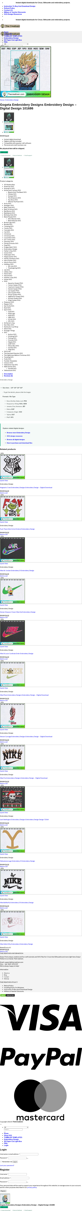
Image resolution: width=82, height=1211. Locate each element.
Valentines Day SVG (11, 365)
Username (4, 1174)
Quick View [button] (4, 480)
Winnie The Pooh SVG (15, 202)
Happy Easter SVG (10, 257)
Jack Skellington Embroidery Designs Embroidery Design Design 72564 (24, 819)
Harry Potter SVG (10, 260)
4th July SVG (12, 266)
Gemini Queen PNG (15, 289)
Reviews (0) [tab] (8, 376)
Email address (5, 1178)
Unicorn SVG (8, 363)
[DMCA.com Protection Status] (7, 996)
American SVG (9, 186)
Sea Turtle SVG (9, 306)
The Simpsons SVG (14, 198)
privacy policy (32, 1187)
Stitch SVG (7, 329)
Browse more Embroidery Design (18, 432)
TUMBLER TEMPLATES (13, 36)
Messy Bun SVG (13, 346)
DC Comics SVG (9, 239)
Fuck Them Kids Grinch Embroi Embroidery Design (17, 529)
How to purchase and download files (19, 443)
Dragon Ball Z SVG (10, 247)
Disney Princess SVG (11, 243)
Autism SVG (12, 334)
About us (7, 973)
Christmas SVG (9, 236)
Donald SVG (12, 368)
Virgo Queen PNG (14, 300)
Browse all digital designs (16, 439)
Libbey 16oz (8, 272)
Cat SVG (7, 232)
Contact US (8, 10)
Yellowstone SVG (10, 370)
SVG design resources (14, 436)
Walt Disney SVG (10, 366)
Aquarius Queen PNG (15, 283)
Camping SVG (9, 226)
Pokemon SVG (9, 302)
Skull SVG (7, 308)
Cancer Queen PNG (15, 285)
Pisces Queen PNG (14, 294)
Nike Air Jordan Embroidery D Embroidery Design (17, 570)
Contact (6, 977)
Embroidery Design (11, 38)
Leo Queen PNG (13, 291)
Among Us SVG (9, 188)
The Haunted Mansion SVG (13, 353)
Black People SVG (10, 217)
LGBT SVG (11, 344)
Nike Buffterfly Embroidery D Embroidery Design (17, 902)
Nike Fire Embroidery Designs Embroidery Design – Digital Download (24, 778)
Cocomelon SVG (9, 238)
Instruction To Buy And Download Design (19, 6)
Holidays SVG (9, 264)
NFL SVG (11, 321)
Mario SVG (8, 274)
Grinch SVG (8, 253)
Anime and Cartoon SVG (12, 190)
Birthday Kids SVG (10, 215)
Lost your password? (7, 1165)
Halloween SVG (9, 255)
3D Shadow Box (9, 184)
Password (4, 1158)
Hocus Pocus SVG (10, 262)
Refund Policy (9, 8)
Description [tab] (8, 374)
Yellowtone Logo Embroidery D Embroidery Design (17, 861)
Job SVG (7, 270)
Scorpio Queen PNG (15, 298)
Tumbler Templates (10, 361)
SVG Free (7, 351)
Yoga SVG (11, 349)
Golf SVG (11, 311)
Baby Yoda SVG (9, 207)
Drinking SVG (12, 336)
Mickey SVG (12, 194)
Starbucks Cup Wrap (11, 327)
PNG (6, 42)
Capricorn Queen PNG (16, 287)
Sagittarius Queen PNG (16, 296)
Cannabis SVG (9, 230)
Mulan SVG (8, 279)
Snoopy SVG (12, 196)
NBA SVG (11, 317)
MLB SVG (11, 315)
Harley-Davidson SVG (11, 258)
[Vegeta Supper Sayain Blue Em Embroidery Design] (9, 122)
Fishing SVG (12, 338)
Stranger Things (9, 330)
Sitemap (6, 979)
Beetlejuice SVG (9, 213)
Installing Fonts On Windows (14, 987)
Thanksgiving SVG (14, 268)
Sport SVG (7, 310)
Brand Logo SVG (9, 222)
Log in (15, 1162)
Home (6, 32)
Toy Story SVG (13, 200)
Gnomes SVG (12, 340)
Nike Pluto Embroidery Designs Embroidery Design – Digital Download (24, 695)
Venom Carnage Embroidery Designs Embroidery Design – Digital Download (26, 736)
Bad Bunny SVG (9, 211)
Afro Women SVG (14, 219)
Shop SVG (8, 34)
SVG (5, 332)
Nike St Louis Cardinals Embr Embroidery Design (16, 653)
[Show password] (27, 1158)
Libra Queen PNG (14, 293)
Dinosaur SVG (9, 241)
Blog (5, 975)
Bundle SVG (8, 224)
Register (3, 1191)
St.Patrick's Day (9, 323)
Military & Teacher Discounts (15, 12)
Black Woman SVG (14, 220)
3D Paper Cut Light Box (13, 40)
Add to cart (4, 152)
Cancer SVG (8, 228)
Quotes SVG (12, 347)
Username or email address (10, 1154)
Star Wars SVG (9, 325)
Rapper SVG (8, 304)
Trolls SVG (7, 359)
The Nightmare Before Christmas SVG (17, 355)
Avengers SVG (9, 205)
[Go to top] (1, 1124)
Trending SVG (9, 357)
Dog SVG (7, 245)
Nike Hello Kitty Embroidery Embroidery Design (16, 944)
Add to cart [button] (4, 493)
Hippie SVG (12, 342)
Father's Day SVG (10, 251)
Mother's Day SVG (10, 277)
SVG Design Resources (13, 14)
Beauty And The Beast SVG (17, 192)
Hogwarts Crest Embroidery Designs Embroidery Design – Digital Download (26, 487)
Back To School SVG (11, 209)
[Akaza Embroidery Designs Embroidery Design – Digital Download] (9, 132)
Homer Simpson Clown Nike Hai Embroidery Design (18, 612)
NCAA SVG (12, 319)
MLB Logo (11, 313)
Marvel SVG (8, 275)
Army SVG (7, 203)
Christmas (7, 234)
